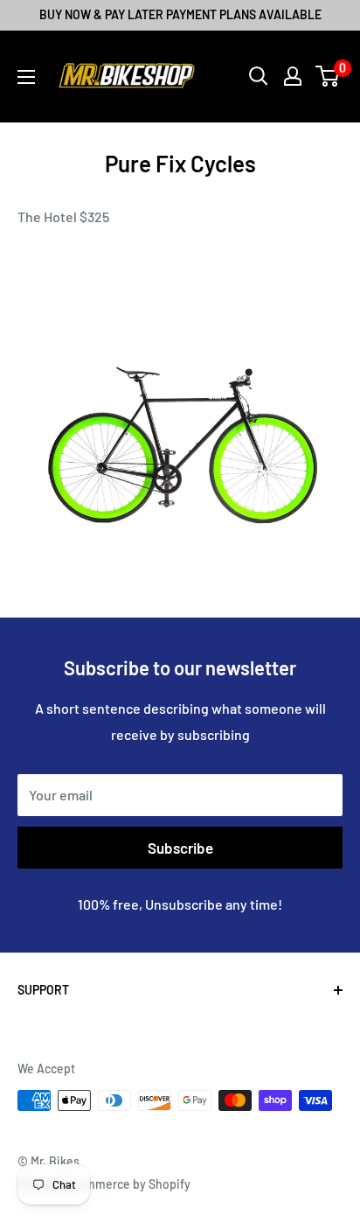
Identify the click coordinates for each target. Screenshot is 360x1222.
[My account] (292, 76)
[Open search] (258, 76)
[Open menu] (26, 77)
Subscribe (180, 847)
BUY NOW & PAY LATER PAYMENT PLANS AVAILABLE (180, 14)
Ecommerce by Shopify (127, 1184)
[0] (328, 76)
